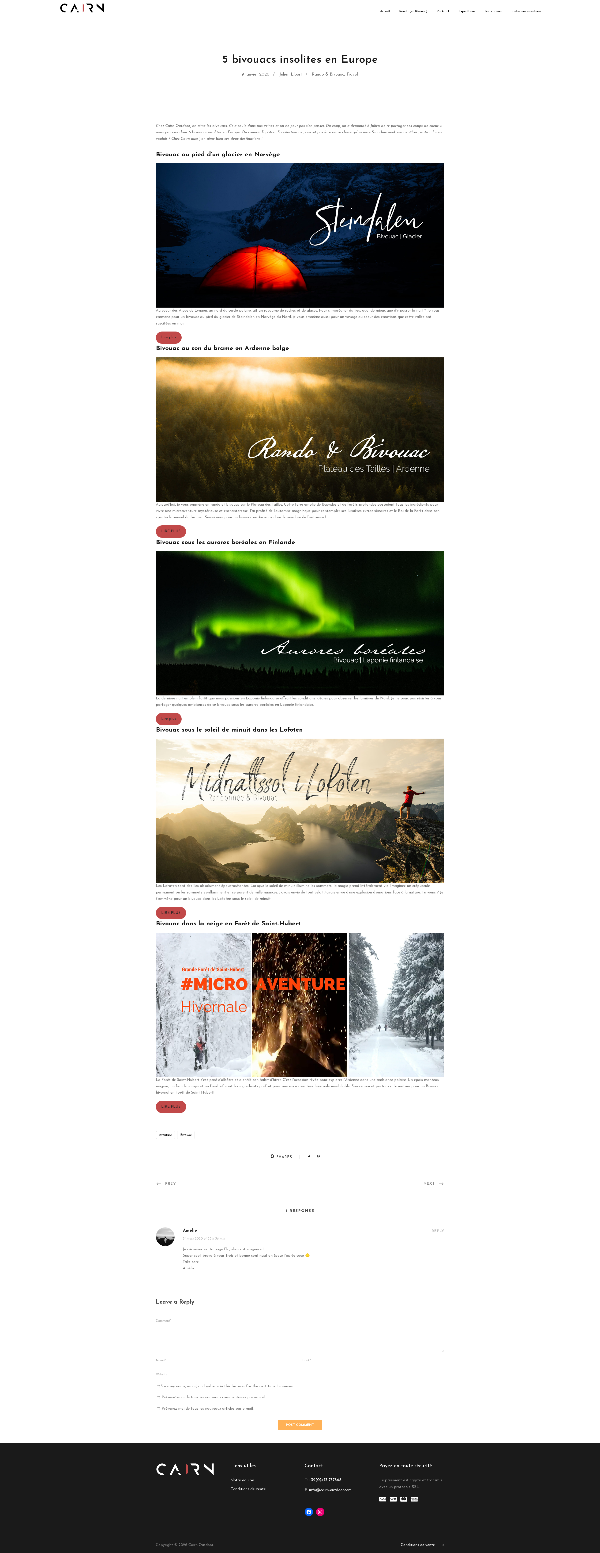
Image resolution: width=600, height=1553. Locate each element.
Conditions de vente (248, 1489)
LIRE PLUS (170, 531)
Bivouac (186, 1135)
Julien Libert (290, 74)
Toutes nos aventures (526, 11)
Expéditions (467, 11)
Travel (352, 74)
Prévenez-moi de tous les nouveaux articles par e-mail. (208, 1409)
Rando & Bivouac (328, 74)
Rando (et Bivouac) (413, 11)
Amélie (190, 1231)
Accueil (385, 11)
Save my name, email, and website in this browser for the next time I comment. (228, 1386)
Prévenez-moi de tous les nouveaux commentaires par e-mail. (213, 1397)
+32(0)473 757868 (325, 1480)
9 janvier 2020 (256, 74)
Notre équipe (242, 1480)
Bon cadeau (493, 11)
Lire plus (168, 337)
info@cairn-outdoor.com (330, 1490)
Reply (438, 1231)
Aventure (165, 1135)
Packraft (443, 11)
